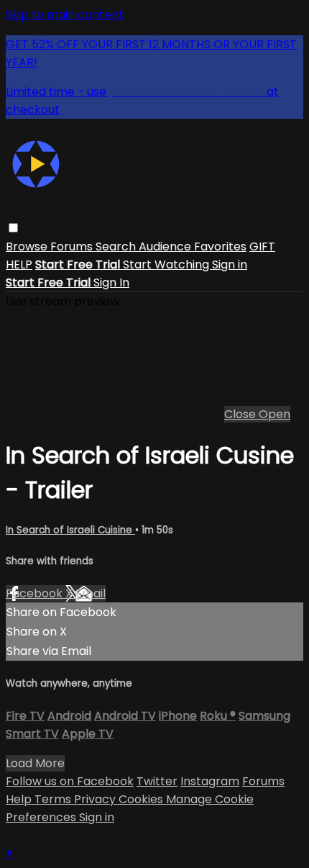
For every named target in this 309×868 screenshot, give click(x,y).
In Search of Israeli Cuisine (70, 530)
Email (90, 593)
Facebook (35, 593)
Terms (54, 799)
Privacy (96, 799)
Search (117, 246)
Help (20, 799)
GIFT (262, 246)
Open (274, 414)
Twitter (157, 781)
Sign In (111, 282)
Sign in (229, 264)
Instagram (209, 781)
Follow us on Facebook (70, 781)
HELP (19, 264)
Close (241, 414)
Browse (28, 246)
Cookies (142, 799)
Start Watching (167, 264)
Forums (73, 246)
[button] (13, 227)
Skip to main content (65, 14)
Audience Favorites (192, 246)
